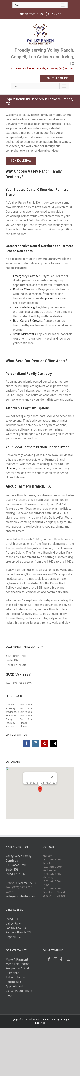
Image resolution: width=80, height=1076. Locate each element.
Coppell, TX (13, 937)
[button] (40, 790)
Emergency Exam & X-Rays (30, 276)
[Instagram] (35, 743)
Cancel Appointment (19, 991)
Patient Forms (15, 977)
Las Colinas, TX (16, 928)
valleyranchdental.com (20, 896)
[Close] (52, 776)
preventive (52, 298)
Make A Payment (17, 959)
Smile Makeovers (24, 334)
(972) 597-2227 (50, 14)
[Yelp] (44, 743)
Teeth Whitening (24, 307)
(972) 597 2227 (18, 674)
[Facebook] (26, 743)
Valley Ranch (14, 923)
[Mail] (53, 743)
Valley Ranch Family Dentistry (44, 1019)
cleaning (11, 468)
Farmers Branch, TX (18, 932)
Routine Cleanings (25, 289)
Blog (9, 995)
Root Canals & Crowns (27, 320)
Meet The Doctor (17, 964)
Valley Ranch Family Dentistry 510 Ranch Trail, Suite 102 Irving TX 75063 (18, 865)
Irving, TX (12, 919)
